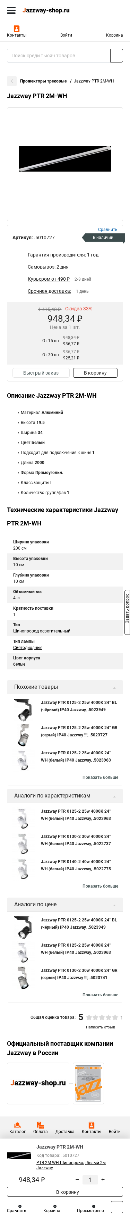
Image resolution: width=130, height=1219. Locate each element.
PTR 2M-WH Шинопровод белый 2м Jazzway (71, 1165)
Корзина (114, 35)
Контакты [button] (16, 35)
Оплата (40, 1131)
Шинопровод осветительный (41, 631)
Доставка (65, 1131)
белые (19, 664)
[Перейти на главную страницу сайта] (52, 10)
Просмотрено (90, 1210)
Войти (66, 35)
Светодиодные (27, 647)
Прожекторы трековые (44, 81)
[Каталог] (11, 10)
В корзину (95, 373)
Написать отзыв (100, 1027)
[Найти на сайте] (116, 55)
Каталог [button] (17, 1131)
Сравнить (16, 1210)
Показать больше (100, 777)
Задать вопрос (127, 609)
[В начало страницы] (117, 1207)
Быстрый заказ (41, 373)
